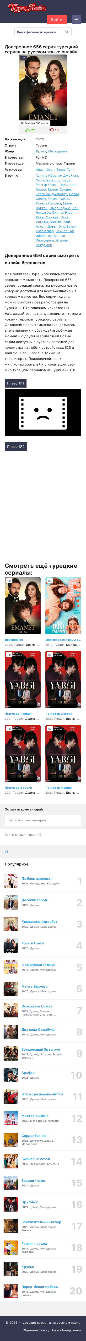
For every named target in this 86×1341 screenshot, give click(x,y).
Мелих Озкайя (59, 189)
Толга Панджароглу (51, 194)
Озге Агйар (45, 231)
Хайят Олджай (47, 217)
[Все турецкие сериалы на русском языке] (26, 8)
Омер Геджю (59, 208)
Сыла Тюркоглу (48, 180)
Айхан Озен (45, 169)
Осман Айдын (59, 199)
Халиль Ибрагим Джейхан (57, 175)
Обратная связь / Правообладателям (52, 1330)
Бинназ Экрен (63, 212)
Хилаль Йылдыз (48, 203)
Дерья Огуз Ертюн (62, 226)
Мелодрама (57, 151)
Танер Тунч (65, 169)
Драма (41, 151)
